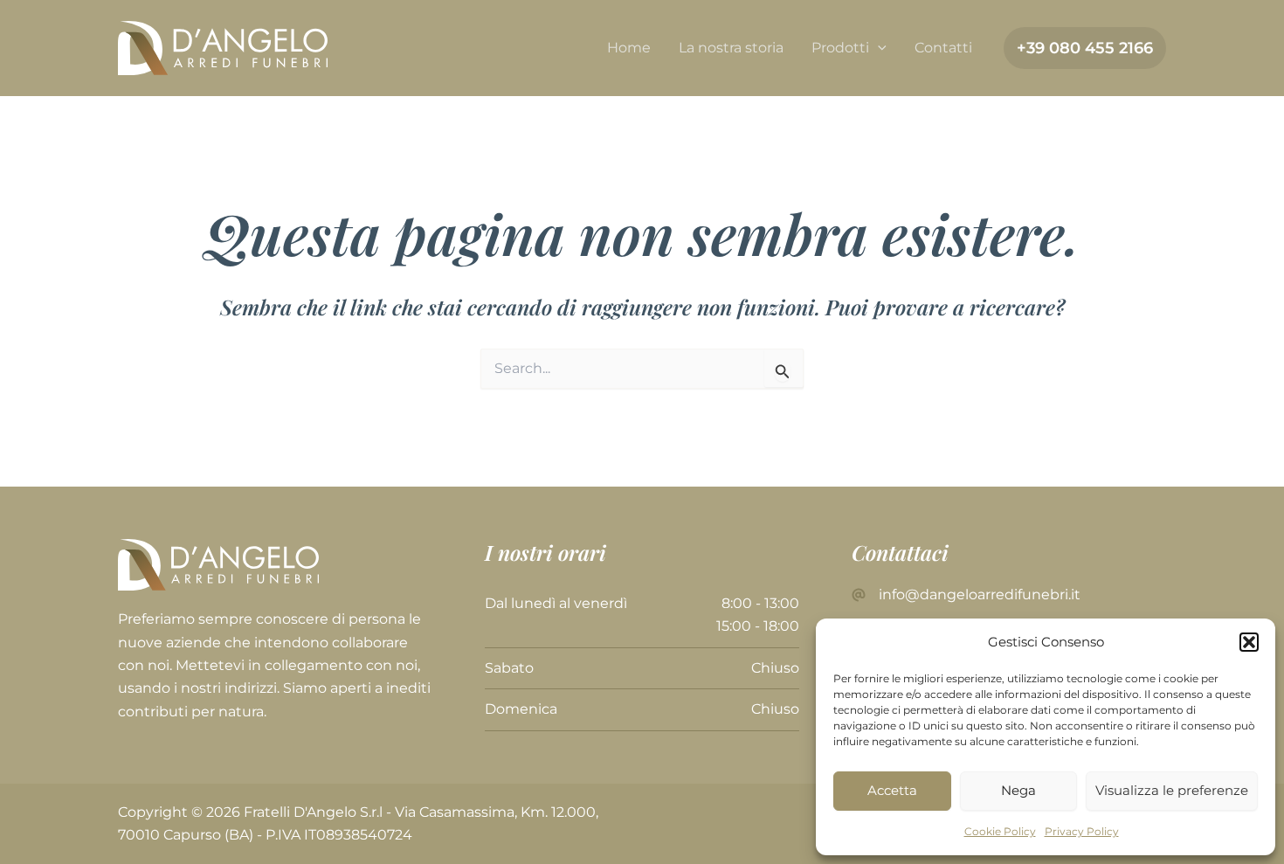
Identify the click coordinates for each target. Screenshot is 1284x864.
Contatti (943, 47)
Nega (1018, 790)
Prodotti (840, 47)
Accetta (892, 790)
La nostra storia (731, 47)
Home (629, 47)
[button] (1249, 642)
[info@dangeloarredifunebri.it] (966, 595)
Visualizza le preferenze (1171, 790)
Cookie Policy (1000, 831)
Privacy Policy (1082, 831)
